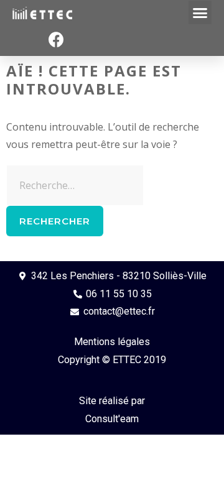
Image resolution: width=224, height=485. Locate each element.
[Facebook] (56, 39)
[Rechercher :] (75, 185)
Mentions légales (112, 342)
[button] (200, 12)
